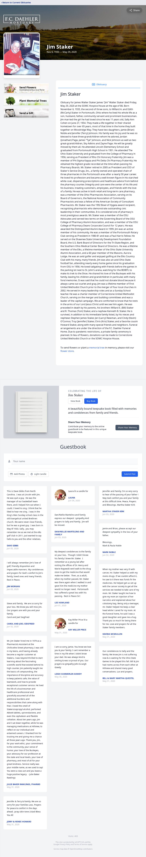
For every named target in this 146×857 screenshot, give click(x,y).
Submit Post (129, 474)
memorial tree (97, 347)
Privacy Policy (65, 844)
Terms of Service (80, 844)
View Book (75, 401)
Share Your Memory (127, 427)
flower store (67, 351)
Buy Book (91, 401)
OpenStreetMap (76, 849)
